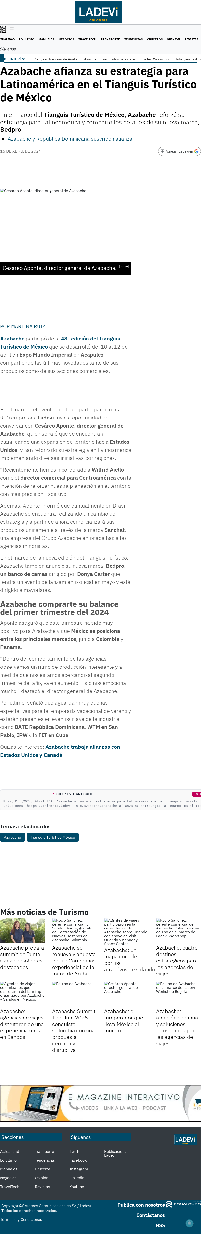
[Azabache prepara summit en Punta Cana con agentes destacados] (22, 930)
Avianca (90, 59)
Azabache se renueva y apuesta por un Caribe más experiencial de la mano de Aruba (74, 960)
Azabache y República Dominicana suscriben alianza (70, 138)
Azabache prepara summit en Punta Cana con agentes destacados (22, 957)
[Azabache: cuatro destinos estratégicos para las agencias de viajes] (178, 930)
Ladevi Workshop (155, 59)
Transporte (110, 39)
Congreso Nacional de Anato (55, 59)
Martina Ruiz (28, 326)
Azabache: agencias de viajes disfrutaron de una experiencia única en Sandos (22, 1024)
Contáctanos (150, 1215)
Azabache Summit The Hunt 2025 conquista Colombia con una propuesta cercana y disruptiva (73, 1030)
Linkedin (77, 1177)
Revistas (191, 39)
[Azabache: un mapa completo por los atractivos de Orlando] (126, 932)
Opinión (173, 39)
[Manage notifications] (189, 1223)
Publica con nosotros (141, 1204)
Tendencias (133, 39)
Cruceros (155, 39)
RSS (160, 1225)
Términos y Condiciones (21, 1219)
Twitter (76, 1151)
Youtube (77, 1186)
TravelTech (87, 39)
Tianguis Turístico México (53, 837)
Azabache (12, 338)
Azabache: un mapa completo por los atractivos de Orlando (129, 959)
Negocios (66, 39)
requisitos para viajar (119, 59)
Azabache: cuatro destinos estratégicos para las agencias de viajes (177, 960)
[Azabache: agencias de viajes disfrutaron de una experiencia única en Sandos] (22, 994)
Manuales (46, 39)
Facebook (78, 1160)
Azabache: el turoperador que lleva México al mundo (123, 1021)
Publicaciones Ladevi (116, 1153)
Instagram (79, 1168)
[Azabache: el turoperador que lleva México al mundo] (126, 994)
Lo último (26, 39)
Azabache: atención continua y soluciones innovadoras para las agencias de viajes (177, 1027)
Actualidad (9, 1151)
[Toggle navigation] (10, 29)
